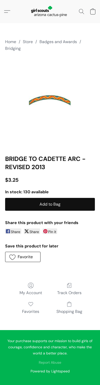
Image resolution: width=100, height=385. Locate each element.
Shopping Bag (69, 311)
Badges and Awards (58, 41)
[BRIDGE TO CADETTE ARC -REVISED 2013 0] (50, 102)
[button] (50, 11)
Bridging (13, 48)
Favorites (30, 311)
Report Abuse (50, 362)
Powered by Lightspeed (50, 371)
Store (28, 41)
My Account (30, 292)
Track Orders (69, 292)
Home (10, 41)
